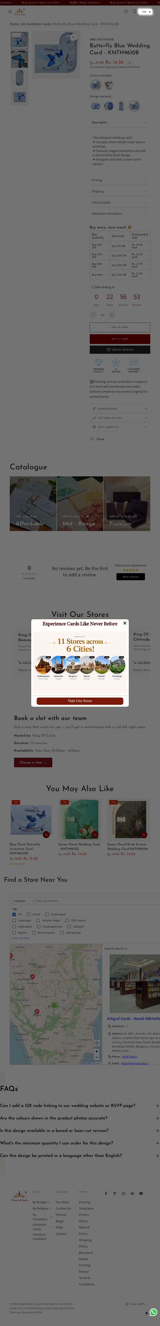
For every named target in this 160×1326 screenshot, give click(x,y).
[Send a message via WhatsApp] (153, 1312)
